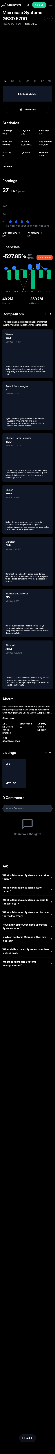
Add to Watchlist (27, 94)
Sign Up (39, 5)
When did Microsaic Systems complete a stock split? (27, 951)
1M (20, 81)
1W (12, 81)
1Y (35, 81)
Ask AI (29, 1438)
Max (50, 81)
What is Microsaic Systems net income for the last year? (27, 914)
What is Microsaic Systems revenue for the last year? (27, 901)
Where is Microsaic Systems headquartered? (27, 963)
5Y (42, 81)
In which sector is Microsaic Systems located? (27, 938)
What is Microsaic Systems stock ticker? (27, 889)
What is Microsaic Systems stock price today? (27, 877)
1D (5, 81)
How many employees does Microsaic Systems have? (27, 926)
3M (27, 81)
